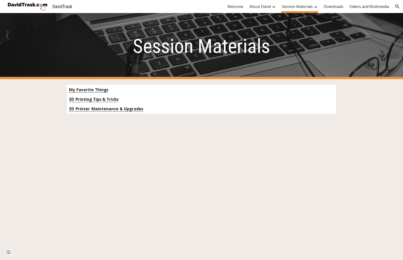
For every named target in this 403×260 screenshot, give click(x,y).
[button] (397, 6)
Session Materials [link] (297, 6)
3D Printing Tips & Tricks (93, 99)
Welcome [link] (235, 6)
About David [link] (260, 6)
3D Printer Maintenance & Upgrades (106, 108)
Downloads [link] (333, 6)
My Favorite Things (88, 89)
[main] (201, 46)
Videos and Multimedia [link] (369, 6)
